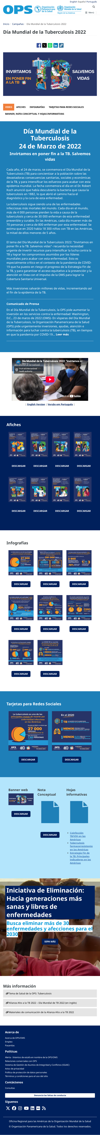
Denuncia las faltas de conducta (50, 1095)
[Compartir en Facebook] (39, 45)
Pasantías (10, 1045)
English (73, 1)
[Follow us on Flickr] (38, 1109)
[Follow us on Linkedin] (32, 1109)
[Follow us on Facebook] (14, 1109)
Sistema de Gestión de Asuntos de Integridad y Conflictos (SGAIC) (37, 1064)
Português (91, 1)
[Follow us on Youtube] (26, 1109)
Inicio (6, 24)
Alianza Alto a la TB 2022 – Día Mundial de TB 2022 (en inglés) (43, 1002)
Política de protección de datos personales (26, 1072)
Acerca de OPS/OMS (15, 1037)
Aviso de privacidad (14, 1068)
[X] (8, 1109)
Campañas (18, 24)
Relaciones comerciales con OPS (21, 1061)
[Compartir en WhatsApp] (50, 45)
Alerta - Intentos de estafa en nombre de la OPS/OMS (31, 1057)
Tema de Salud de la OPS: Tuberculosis (30, 993)
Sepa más (50, 941)
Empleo (8, 1041)
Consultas (10, 1088)
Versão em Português (60, 404)
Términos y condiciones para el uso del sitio (26, 1076)
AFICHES (21, 107)
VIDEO (8, 107)
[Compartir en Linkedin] (55, 45)
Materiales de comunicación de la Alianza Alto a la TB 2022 (41, 1012)
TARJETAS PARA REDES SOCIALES (66, 107)
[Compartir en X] (44, 45)
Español (82, 1)
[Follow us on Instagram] (20, 1109)
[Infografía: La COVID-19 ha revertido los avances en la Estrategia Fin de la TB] (50, 652)
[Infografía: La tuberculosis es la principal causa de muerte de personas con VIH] (21, 607)
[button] (61, 45)
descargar (19, 465)
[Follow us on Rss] (44, 1109)
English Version (36, 404)
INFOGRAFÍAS (37, 107)
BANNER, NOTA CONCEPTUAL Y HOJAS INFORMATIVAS (34, 113)
